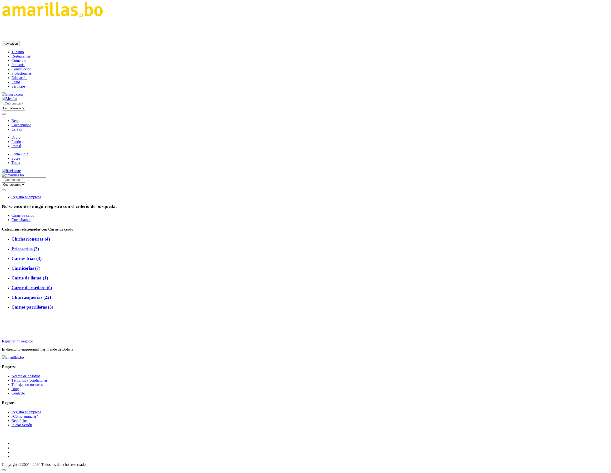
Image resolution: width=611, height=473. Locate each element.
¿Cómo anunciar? (24, 416)
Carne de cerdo (22, 215)
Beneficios (19, 421)
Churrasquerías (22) (31, 297)
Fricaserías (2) (25, 248)
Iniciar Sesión (21, 425)
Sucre (15, 158)
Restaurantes (21, 56)
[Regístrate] (305, 171)
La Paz (16, 129)
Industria (18, 65)
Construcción (21, 69)
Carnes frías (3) (26, 258)
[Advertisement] (89, 29)
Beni (15, 121)
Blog (15, 389)
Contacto (18, 393)
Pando (16, 142)
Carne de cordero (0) (31, 287)
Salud (15, 82)
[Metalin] (9, 99)
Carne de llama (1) (29, 277)
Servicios (18, 86)
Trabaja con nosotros (27, 385)
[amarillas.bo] (13, 357)
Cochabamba (21, 125)
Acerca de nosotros (25, 376)
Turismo (17, 52)
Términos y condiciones (29, 380)
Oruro (16, 137)
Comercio (18, 60)
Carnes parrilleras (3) (32, 307)
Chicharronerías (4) (30, 239)
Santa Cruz (19, 154)
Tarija (15, 163)
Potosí (16, 146)
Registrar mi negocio (17, 341)
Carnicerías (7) (25, 268)
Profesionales (21, 73)
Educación (19, 78)
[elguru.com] (12, 94)
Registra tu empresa (26, 197)
